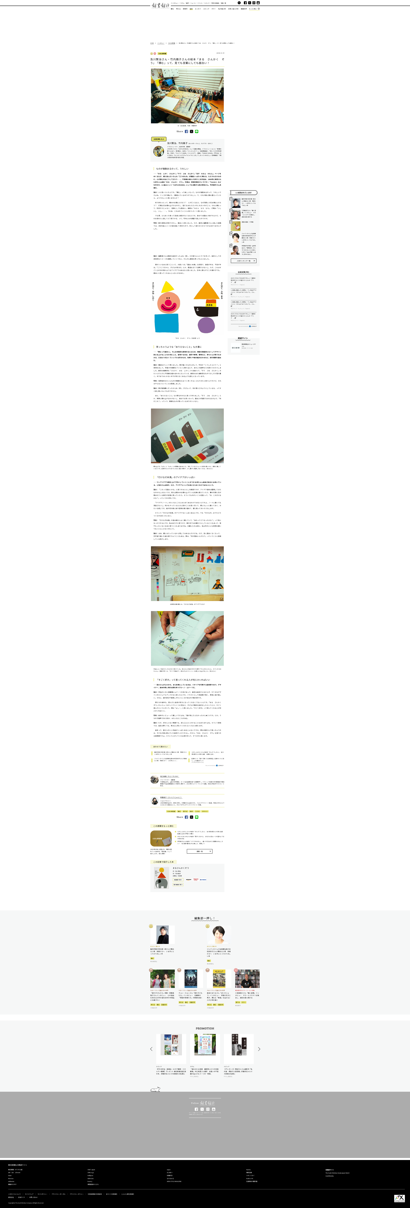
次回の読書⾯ (215, 3)
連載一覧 (223, 3)
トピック (206, 3)
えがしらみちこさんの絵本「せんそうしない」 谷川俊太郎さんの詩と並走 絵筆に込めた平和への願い (200, 833)
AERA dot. (91, 1178)
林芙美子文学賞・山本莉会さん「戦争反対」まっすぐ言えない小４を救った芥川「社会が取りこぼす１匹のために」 (249, 250)
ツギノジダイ (250, 1175)
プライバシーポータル (58, 1194)
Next (259, 1049)
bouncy (90, 1181)
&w (13, 1172)
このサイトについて (14, 1194)
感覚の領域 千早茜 (247, 222)
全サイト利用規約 (111, 1194)
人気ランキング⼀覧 (243, 261)
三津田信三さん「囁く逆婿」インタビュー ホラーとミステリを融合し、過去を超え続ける (249, 213)
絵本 (191, 9)
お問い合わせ (33, 1197)
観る (172, 9)
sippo (169, 1170)
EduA (9, 1175)
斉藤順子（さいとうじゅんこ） (171, 797)
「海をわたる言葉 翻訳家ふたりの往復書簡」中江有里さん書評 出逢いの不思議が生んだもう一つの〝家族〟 (204, 1071)
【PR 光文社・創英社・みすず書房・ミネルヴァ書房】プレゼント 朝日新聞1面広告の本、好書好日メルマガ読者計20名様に (171, 1071)
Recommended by (211, 765)
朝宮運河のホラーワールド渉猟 (245, 990)
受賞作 (185, 9)
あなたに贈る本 (155, 946)
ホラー (214, 9)
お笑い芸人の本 (233, 9)
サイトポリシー (42, 1194)
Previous (152, 1049)
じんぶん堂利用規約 (127, 1194)
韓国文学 (244, 9)
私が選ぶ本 (222, 9)
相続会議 (249, 1172)
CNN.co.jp (91, 1172)
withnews (11, 1181)
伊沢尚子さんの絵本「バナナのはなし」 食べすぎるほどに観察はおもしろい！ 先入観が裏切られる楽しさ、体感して (200, 842)
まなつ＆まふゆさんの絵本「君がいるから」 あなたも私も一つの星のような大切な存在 (200, 837)
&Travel (17, 1172)
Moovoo (10, 1178)
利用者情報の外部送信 (95, 1194)
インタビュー (175, 3)
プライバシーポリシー (77, 1194)
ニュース (192, 3)
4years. (248, 1170)
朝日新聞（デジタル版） (15, 1170)
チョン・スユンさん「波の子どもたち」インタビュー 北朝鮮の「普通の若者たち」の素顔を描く (190, 995)
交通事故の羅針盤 (251, 1181)
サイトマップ (29, 1194)
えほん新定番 (162, 53)
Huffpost (90, 1175)
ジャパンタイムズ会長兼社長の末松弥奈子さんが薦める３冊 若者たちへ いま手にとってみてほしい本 (249, 238)
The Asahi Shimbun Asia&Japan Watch (337, 1173)
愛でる (185, 811)
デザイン (204, 811)
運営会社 (11, 1197)
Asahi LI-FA (249, 1178)
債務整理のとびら (93, 1184)
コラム (182, 3)
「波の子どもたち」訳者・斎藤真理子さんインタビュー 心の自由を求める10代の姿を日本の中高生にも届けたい (162, 996)
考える (178, 9)
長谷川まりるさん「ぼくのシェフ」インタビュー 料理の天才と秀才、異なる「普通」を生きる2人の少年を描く (219, 996)
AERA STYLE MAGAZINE (174, 1181)
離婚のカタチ (12, 1184)
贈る (179, 811)
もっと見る (253, 9)
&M (9, 1172)
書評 (187, 3)
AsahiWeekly (330, 1176)
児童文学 (164, 1004)
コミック (206, 9)
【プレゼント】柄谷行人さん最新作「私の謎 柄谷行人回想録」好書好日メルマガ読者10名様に (238, 1071)
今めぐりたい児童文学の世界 (159, 990)
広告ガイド (21, 1197)
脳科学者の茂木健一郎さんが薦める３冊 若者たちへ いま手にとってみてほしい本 (249, 202)
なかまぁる (170, 1178)
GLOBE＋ (170, 1172)
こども (197, 811)
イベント (200, 3)
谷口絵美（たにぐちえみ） (169, 776)
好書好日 (160, 6)
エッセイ (198, 9)
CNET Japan (91, 1170)
